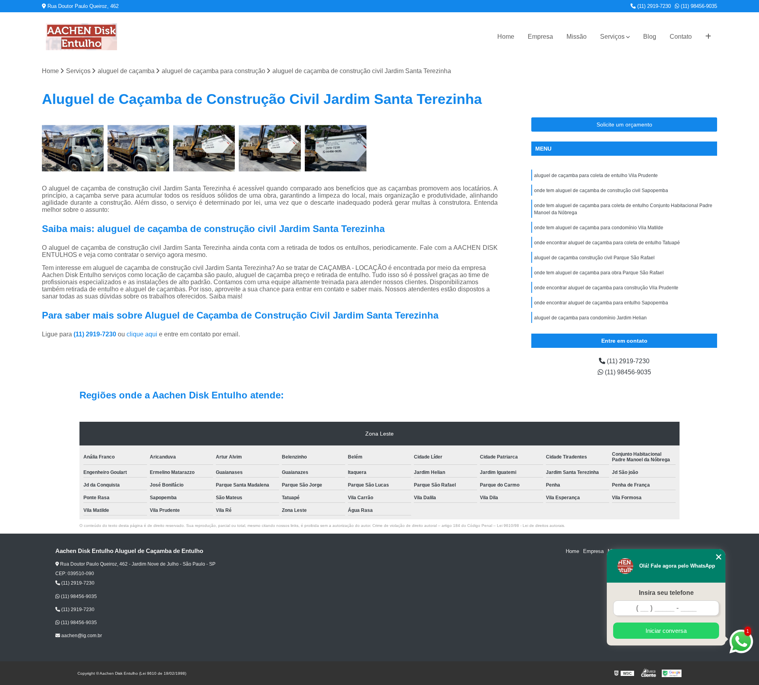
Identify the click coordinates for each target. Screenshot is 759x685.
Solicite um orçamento (624, 124)
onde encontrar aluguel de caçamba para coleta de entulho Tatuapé (607, 242)
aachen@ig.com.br (81, 635)
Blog (649, 36)
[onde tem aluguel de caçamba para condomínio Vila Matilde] (73, 148)
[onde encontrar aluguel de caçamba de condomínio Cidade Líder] (204, 148)
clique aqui (141, 334)
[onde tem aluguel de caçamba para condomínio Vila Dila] (138, 148)
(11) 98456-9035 (698, 6)
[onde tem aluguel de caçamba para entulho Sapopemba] (335, 148)
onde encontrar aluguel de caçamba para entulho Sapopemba (601, 303)
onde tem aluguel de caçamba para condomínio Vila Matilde (598, 227)
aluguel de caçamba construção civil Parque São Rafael (594, 257)
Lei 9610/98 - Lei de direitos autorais (530, 525)
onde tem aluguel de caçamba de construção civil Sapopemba (601, 190)
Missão (576, 36)
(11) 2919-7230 (653, 6)
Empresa (540, 36)
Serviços (612, 36)
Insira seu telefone (666, 592)
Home (505, 36)
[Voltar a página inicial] (81, 36)
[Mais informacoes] (708, 37)
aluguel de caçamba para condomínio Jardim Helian (590, 318)
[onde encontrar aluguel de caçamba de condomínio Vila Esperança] (269, 148)
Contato (681, 36)
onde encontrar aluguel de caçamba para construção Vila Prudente (606, 288)
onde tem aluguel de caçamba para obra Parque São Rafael (599, 273)
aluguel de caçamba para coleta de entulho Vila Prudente (596, 175)
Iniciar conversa (666, 630)
